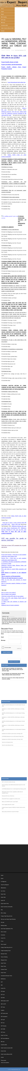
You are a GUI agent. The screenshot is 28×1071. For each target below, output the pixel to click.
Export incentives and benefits (6, 906)
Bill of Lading (4, 17)
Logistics (2, 1010)
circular (2, 1057)
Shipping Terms (4, 960)
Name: (2, 633)
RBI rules (3, 22)
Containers (3, 935)
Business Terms (4, 953)
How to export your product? (8, 592)
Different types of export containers (10, 605)
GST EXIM (3, 1029)
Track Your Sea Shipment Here (7, 745)
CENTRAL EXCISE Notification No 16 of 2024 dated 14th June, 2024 (13, 705)
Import (2, 11)
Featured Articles (5, 778)
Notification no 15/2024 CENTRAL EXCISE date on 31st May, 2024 (13, 709)
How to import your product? (8, 594)
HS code (2, 922)
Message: (3, 640)
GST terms (3, 1032)
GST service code (4, 1013)
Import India (3, 897)
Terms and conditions (5, 1062)
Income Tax (3, 938)
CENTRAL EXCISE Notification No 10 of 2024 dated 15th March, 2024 (14, 730)
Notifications (3, 978)
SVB (1, 985)
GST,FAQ (3, 997)
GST (2, 982)
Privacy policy (3, 1060)
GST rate (2, 1022)
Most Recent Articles (6, 701)
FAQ (2, 909)
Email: (2, 637)
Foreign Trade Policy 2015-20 (6, 916)
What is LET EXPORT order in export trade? (10, 801)
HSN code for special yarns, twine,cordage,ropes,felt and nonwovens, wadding (13, 678)
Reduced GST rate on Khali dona (8, 795)
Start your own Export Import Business (8, 919)
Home (2, 8)
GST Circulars (3, 1026)
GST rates (3, 19)
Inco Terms (3, 891)
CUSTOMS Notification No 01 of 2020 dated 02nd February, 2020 (14, 788)
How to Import (3, 931)
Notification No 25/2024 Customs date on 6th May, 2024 (12, 733)
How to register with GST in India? (8, 804)
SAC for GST (3, 1004)
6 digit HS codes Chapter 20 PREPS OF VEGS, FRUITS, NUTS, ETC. (13, 808)
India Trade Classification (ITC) (20, 50)
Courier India (3, 1051)
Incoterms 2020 (4, 25)
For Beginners (3, 881)
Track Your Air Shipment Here (7, 742)
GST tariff (3, 1019)
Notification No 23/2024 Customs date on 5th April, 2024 (12, 739)
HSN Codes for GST (5, 1000)
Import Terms (3, 963)
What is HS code (16, 524)
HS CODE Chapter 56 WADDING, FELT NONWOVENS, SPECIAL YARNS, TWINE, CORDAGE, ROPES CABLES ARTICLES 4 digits (12, 669)
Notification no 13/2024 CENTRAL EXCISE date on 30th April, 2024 (13, 718)
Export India (3, 894)
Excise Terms (3, 972)
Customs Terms (4, 969)
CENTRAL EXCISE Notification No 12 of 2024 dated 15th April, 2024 (13, 722)
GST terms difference (5, 1038)
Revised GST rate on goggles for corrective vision (11, 798)
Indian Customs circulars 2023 (6, 1047)
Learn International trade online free (16, 82)
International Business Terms (6, 975)
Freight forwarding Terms (5, 950)
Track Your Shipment (5, 884)
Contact (2, 31)
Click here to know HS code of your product (12, 596)
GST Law (2, 994)
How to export (3, 944)
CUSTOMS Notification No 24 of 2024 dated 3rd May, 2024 (13, 736)
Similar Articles (5, 665)
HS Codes (3, 991)
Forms (2, 941)
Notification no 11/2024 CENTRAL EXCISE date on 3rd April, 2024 (13, 726)
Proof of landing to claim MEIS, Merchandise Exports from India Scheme (13, 785)
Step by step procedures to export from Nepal (10, 811)
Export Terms (3, 966)
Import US (3, 900)
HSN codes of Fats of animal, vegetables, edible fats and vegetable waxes (12, 792)
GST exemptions (4, 1016)
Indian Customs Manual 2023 (7, 28)
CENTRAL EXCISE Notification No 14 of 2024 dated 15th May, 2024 (13, 713)
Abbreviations (3, 887)
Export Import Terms (5, 903)
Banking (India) (4, 925)
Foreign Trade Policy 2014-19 (6, 947)
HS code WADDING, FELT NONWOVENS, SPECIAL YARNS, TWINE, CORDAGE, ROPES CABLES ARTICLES (13, 674)
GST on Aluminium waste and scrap (8, 781)
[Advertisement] (14, 691)
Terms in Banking (4, 957)
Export (2, 14)
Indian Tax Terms (4, 1035)
